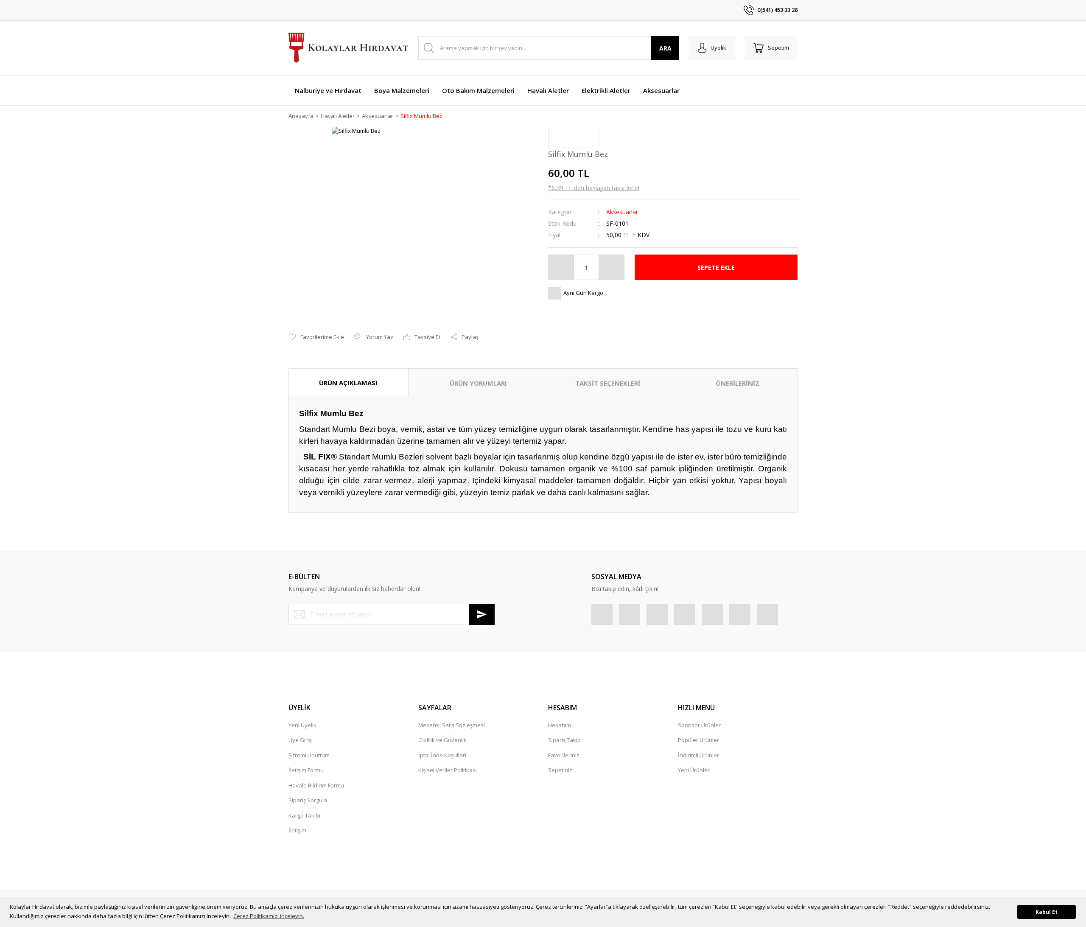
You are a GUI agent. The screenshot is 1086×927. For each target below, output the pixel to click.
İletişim (297, 830)
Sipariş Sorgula (307, 800)
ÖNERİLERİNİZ (737, 383)
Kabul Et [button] (1047, 911)
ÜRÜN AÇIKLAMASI (348, 382)
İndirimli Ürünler (698, 755)
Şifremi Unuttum (309, 755)
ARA (665, 48)
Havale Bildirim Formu (316, 785)
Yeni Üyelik (302, 725)
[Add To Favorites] (316, 337)
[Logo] (348, 48)
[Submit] (482, 614)
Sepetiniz (560, 770)
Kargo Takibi (304, 815)
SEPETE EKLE (716, 267)
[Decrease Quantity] (561, 267)
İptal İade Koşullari (442, 755)
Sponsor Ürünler (699, 725)
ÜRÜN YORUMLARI (478, 383)
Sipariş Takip (564, 740)
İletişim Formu (306, 770)
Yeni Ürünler (694, 770)
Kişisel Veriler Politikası (447, 770)
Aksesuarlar (622, 212)
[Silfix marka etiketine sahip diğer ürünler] (573, 137)
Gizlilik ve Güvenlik (442, 740)
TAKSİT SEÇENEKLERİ (607, 383)
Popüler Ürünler (698, 740)
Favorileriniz (563, 755)
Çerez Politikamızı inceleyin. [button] (268, 916)
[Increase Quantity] (611, 267)
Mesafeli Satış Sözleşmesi (451, 725)
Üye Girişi (300, 740)
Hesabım (559, 725)
